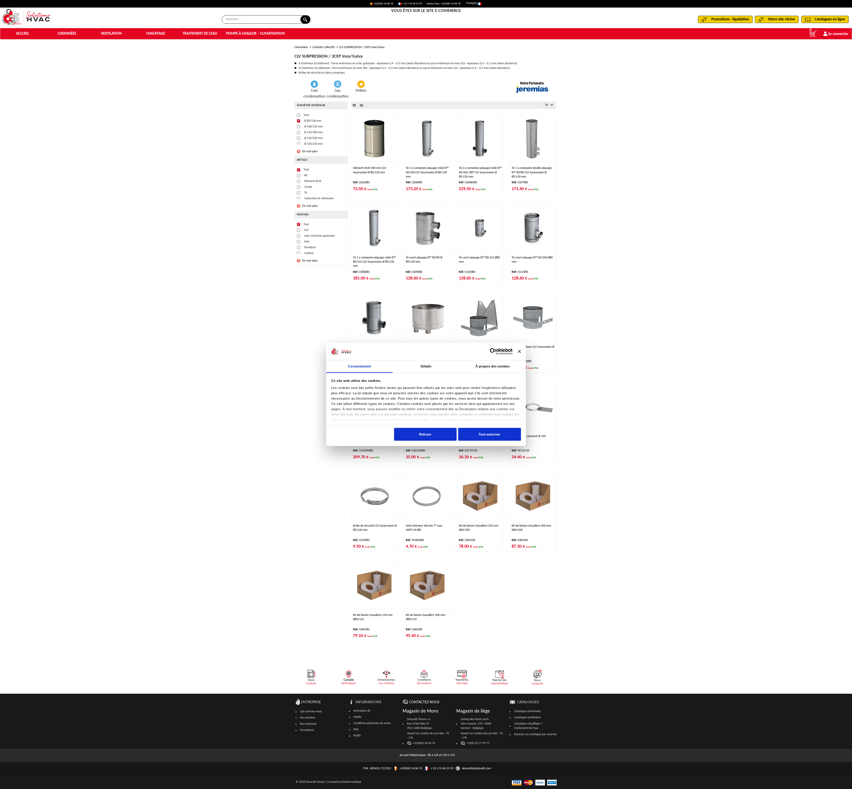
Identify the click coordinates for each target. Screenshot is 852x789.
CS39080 (361, 540)
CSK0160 (467, 540)
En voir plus (310, 151)
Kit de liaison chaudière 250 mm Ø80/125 (372, 617)
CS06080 (414, 182)
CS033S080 (415, 450)
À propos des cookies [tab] (492, 366)
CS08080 (361, 272)
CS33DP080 (363, 450)
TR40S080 (415, 540)
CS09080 (414, 272)
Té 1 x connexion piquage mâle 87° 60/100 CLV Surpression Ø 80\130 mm (427, 172)
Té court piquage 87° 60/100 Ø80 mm (532, 259)
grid (354, 105)
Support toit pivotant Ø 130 (529, 436)
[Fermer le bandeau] (519, 351)
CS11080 (520, 272)
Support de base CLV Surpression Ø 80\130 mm (533, 349)
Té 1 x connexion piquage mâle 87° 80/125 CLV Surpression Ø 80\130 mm (374, 262)
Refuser (425, 434)
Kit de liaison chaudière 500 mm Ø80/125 (425, 617)
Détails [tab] (426, 366)
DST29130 (468, 450)
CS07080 (520, 182)
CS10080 (467, 272)
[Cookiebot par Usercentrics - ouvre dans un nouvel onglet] (493, 351)
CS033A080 (521, 361)
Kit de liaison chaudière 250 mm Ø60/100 (478, 527)
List (361, 105)
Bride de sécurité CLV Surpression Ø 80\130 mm (375, 527)
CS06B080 (468, 182)
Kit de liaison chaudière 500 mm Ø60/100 (531, 527)
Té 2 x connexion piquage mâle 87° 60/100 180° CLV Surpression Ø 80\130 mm (480, 172)
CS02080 (361, 182)
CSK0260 (520, 540)
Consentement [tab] (359, 366)
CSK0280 (414, 629)
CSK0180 (361, 629)
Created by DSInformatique (344, 782)
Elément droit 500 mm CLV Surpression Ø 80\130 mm (369, 170)
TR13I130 (520, 450)
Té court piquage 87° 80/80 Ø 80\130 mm (424, 259)
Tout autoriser (489, 434)
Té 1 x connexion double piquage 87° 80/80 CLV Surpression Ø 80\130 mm (532, 172)
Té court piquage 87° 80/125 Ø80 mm (479, 259)
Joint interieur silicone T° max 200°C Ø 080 (424, 527)
